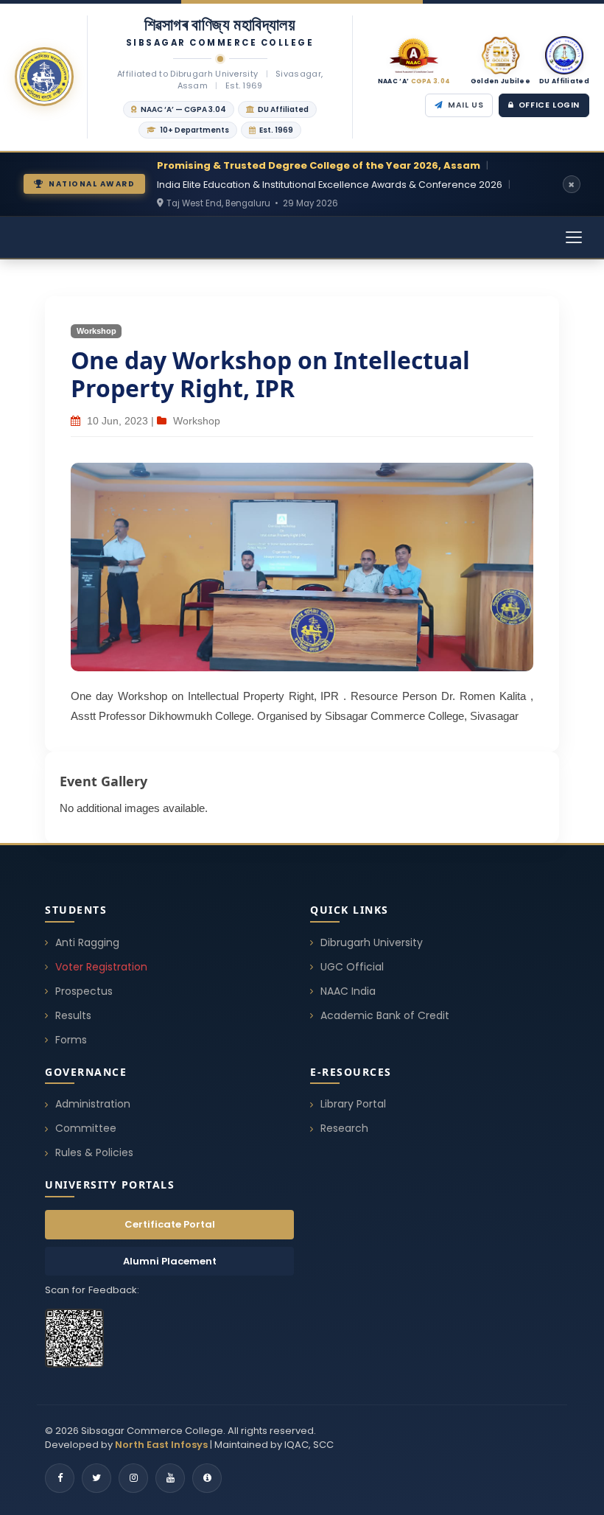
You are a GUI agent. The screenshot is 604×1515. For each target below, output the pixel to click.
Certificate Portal (169, 1224)
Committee (85, 1128)
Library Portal (353, 1103)
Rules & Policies (94, 1152)
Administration (92, 1103)
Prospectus (84, 991)
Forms (71, 1039)
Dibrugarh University (371, 942)
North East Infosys (161, 1445)
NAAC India (348, 991)
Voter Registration (101, 966)
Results (73, 1015)
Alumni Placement (170, 1261)
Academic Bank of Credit (384, 1015)
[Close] (571, 184)
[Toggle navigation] (573, 237)
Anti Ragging (87, 942)
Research (344, 1128)
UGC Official (352, 966)
